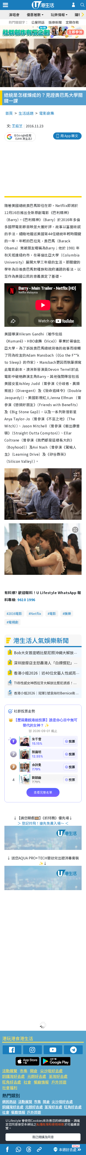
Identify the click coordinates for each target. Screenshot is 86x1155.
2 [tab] (37, 27)
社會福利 (9, 1087)
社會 (27, 1082)
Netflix (35, 613)
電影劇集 (46, 113)
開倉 (33, 1070)
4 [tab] (46, 27)
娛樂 (67, 613)
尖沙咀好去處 (51, 1070)
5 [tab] (51, 27)
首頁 (9, 113)
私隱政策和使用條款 (50, 1124)
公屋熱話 (38, 22)
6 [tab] (55, 27)
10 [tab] (46, 32)
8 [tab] (37, 32)
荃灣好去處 (58, 1076)
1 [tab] (33, 27)
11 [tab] (51, 32)
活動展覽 (9, 1070)
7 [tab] (33, 32)
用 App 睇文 (69, 135)
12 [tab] (55, 32)
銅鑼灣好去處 (13, 1076)
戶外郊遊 (58, 1082)
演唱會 (14, 14)
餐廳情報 (41, 1082)
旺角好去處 (11, 1082)
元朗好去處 (36, 1076)
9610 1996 (26, 599)
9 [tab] (42, 32)
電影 (52, 613)
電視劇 (13, 622)
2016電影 (15, 613)
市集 (23, 1070)
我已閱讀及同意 (43, 1137)
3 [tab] (42, 27)
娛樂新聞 (55, 22)
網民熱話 (9, 1101)
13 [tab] (44, 37)
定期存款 (72, 22)
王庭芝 (17, 125)
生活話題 (26, 113)
